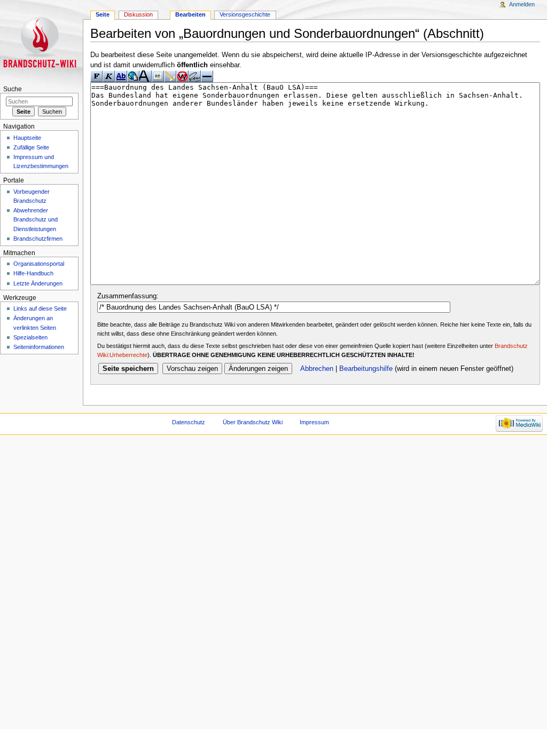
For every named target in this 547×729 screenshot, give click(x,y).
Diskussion (138, 14)
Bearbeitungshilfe (366, 369)
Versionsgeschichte (245, 14)
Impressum (314, 422)
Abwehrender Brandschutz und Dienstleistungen (35, 219)
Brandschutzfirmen (37, 238)
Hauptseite (27, 137)
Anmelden (522, 4)
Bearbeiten (190, 14)
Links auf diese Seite (40, 308)
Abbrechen (316, 369)
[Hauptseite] (41, 41)
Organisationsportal (38, 263)
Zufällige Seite (31, 147)
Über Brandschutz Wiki (253, 422)
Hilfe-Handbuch (33, 273)
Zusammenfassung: (128, 296)
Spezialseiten (30, 337)
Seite (103, 14)
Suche (12, 89)
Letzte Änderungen (37, 283)
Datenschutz (188, 422)
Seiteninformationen (38, 347)
